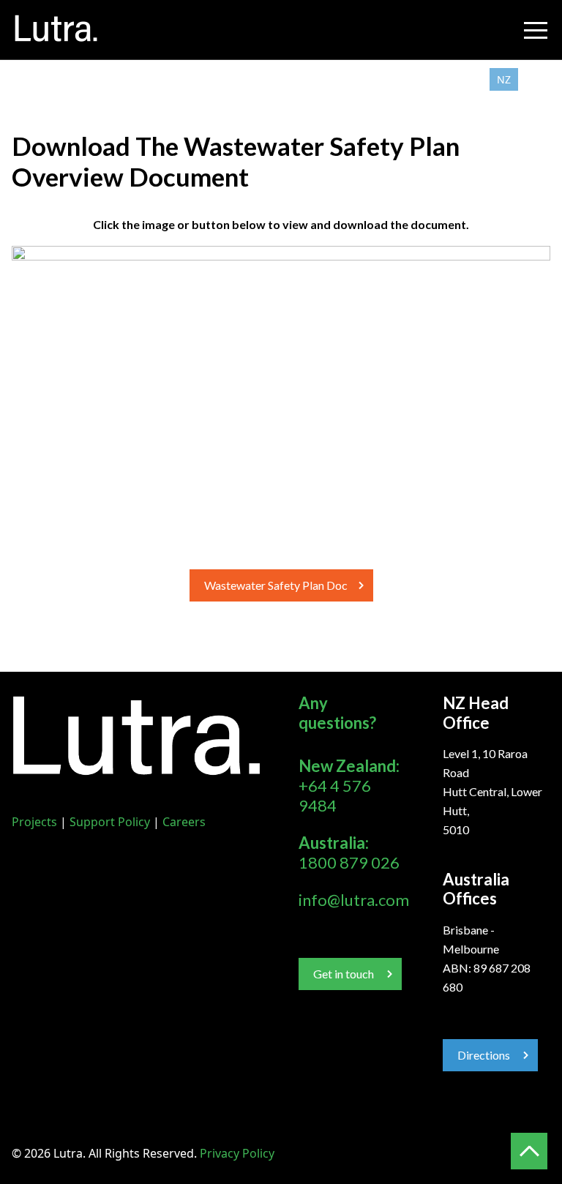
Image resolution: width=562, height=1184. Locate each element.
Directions (483, 1055)
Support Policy (110, 822)
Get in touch (343, 974)
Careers (184, 822)
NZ (504, 79)
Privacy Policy (237, 1153)
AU (534, 79)
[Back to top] (529, 1151)
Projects (34, 822)
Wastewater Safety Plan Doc (276, 585)
